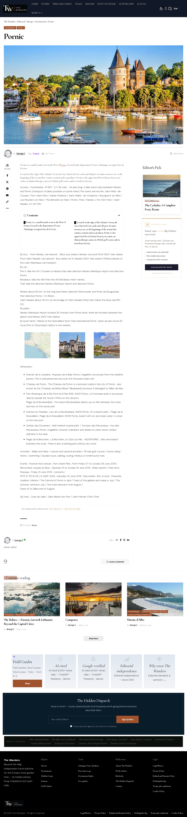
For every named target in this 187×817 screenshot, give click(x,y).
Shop (27, 683)
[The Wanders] (15, 9)
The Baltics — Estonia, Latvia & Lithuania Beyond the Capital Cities (28, 622)
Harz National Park (39, 739)
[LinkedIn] (128, 540)
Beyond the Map (72, 509)
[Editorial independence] (126, 659)
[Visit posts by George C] (7, 540)
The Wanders (55, 509)
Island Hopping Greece (152, 200)
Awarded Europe (133, 611)
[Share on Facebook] (7, 175)
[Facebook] (121, 540)
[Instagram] (124, 540)
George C (20, 153)
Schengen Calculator (65, 743)
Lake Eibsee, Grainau (141, 739)
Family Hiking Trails (41, 743)
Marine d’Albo (135, 620)
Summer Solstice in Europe (123, 743)
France (20, 27)
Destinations (10, 27)
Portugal (80, 615)
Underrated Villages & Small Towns (139, 615)
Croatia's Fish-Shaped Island (93, 743)
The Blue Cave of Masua (64, 739)
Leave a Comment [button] (116, 561)
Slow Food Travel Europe (91, 739)
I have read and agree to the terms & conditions (95, 726)
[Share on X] (7, 182)
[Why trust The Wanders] (159, 659)
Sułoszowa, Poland (164, 739)
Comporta (71, 620)
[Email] (7, 195)
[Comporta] (93, 599)
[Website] (116, 540)
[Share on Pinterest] (7, 188)
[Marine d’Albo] (155, 599)
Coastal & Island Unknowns (150, 611)
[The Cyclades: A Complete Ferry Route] (161, 186)
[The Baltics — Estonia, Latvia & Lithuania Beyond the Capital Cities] (32, 599)
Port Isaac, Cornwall (117, 739)
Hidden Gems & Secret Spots (25, 615)
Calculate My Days (161, 267)
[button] (170, 8)
